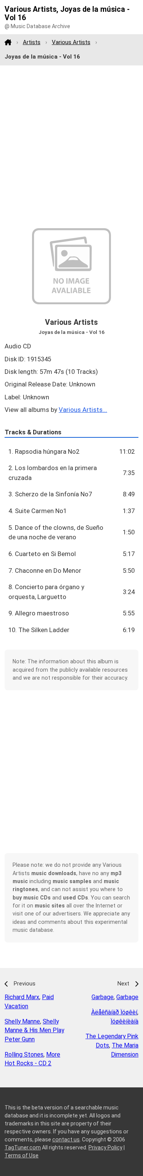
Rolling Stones (24, 1054)
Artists (31, 42)
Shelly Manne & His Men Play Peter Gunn (34, 1030)
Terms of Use (22, 1155)
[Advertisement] (71, 147)
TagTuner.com (23, 1147)
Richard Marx (22, 997)
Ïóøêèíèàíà (124, 1021)
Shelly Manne (22, 1021)
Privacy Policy (105, 1147)
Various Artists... (83, 409)
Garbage (103, 997)
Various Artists (71, 42)
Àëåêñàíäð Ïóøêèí (114, 1012)
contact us (66, 1139)
